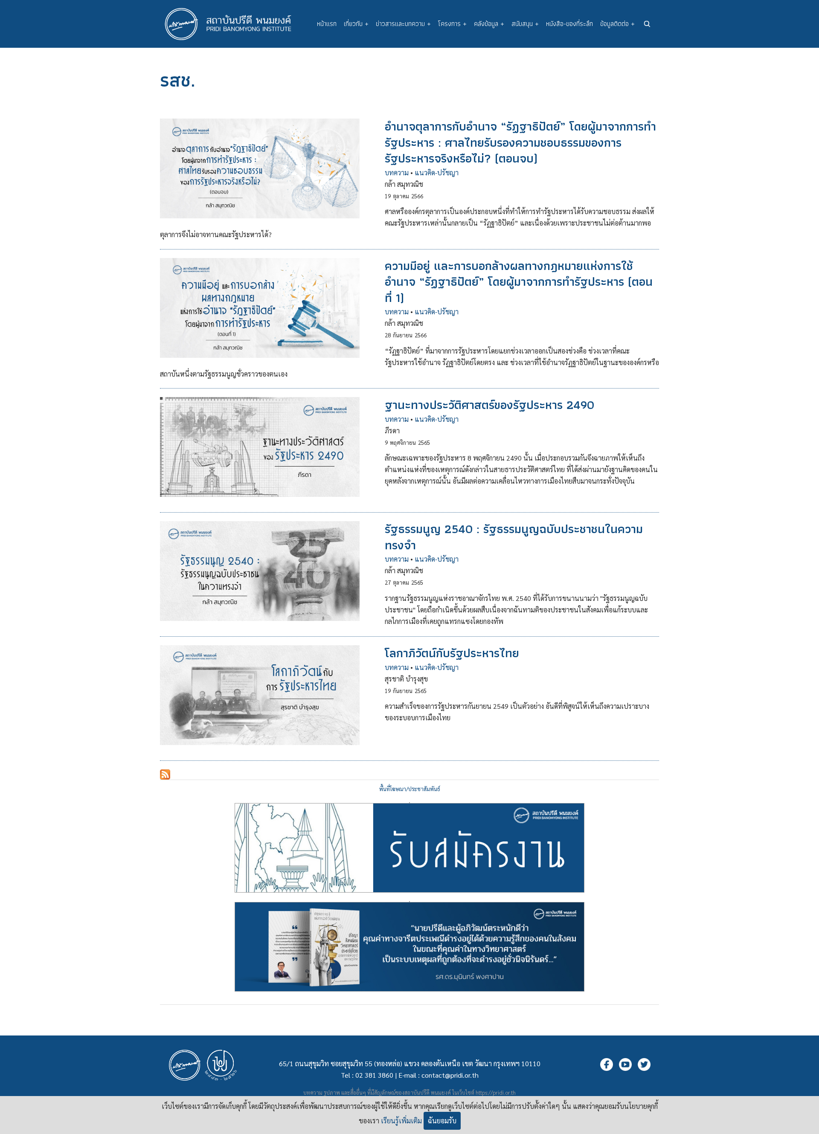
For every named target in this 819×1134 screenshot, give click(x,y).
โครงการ (452, 23)
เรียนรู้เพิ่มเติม (401, 1120)
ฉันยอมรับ (442, 1120)
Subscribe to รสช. (165, 774)
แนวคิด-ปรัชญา (437, 172)
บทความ (397, 172)
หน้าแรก (327, 23)
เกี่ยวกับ (356, 23)
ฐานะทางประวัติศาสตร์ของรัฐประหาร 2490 (489, 405)
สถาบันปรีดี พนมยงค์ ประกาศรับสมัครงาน (409, 802)
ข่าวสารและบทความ (403, 23)
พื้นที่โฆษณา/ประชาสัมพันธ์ (409, 788)
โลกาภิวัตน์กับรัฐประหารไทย (452, 653)
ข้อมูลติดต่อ (617, 23)
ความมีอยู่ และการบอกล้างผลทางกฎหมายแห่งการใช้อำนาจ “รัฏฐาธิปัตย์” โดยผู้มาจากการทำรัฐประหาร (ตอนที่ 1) (519, 281)
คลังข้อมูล (489, 23)
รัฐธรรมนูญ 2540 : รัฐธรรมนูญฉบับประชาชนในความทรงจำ (514, 536)
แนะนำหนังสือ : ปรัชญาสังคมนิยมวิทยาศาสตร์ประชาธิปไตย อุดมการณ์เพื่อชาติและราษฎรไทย (409, 901)
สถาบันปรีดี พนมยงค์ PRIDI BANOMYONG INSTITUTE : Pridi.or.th (232, 24)
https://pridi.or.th (496, 1092)
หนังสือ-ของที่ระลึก (569, 23)
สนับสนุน (525, 23)
